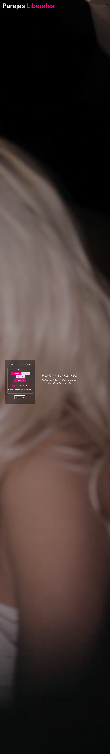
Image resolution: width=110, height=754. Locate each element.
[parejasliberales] (28, 5)
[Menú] (107, 5)
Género (20, 370)
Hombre (16, 373)
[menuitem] (107, 5)
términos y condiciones (15, 392)
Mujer (25, 373)
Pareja (20, 376)
